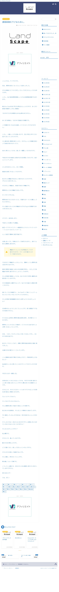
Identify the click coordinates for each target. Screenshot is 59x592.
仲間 (45, 179)
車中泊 (45, 229)
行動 (45, 221)
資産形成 (46, 225)
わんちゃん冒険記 (48, 175)
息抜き (19, 486)
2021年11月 (47, 98)
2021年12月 (47, 94)
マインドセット (6, 19)
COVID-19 (46, 132)
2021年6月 (46, 117)
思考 (45, 202)
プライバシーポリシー (8, 568)
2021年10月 (47, 102)
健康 (45, 187)
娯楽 (10, 486)
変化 (45, 194)
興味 (26, 489)
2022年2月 (46, 87)
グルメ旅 (46, 148)
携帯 (28, 486)
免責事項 (17, 568)
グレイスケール (26, 484)
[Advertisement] (49, 67)
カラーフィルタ (17, 484)
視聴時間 (31, 489)
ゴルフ (45, 152)
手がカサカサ (47, 29)
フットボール (47, 159)
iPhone (5, 484)
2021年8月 (46, 110)
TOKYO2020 (47, 140)
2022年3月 (46, 83)
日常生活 (33, 486)
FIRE (45, 136)
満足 (9, 489)
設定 (5, 491)
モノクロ (5, 486)
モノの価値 (46, 45)
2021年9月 (46, 106)
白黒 (17, 489)
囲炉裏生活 (46, 190)
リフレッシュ (47, 171)
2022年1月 (46, 90)
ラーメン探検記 (48, 167)
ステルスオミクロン (49, 37)
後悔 (15, 486)
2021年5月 (46, 121)
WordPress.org (47, 245)
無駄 (13, 489)
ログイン (45, 238)
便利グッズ (46, 183)
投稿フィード (46, 240)
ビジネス (46, 155)
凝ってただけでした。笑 (50, 33)
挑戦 (24, 486)
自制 (22, 489)
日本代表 (46, 218)
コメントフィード (48, 243)
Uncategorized (48, 144)
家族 (45, 198)
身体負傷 (46, 41)
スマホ (32, 484)
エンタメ (10, 484)
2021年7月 (46, 114)
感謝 (45, 206)
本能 (5, 489)
